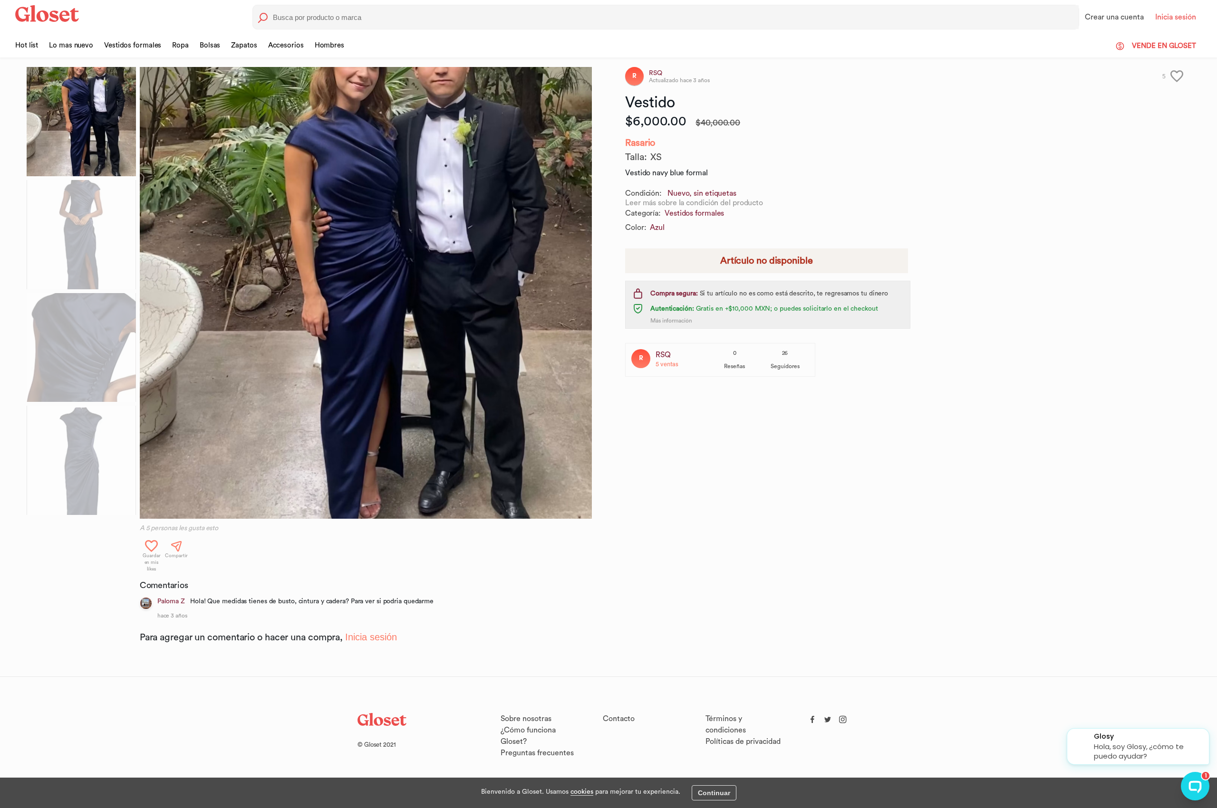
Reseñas (734, 366)
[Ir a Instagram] (843, 717)
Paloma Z (171, 601)
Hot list (26, 45)
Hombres (329, 45)
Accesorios (286, 45)
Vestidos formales (132, 45)
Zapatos (244, 45)
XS (656, 157)
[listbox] (366, 293)
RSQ (663, 355)
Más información (671, 320)
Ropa (180, 45)
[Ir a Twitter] (827, 717)
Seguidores (785, 366)
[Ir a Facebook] (812, 717)
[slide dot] (81, 121)
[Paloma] (146, 603)
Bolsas (210, 45)
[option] (366, 293)
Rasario (640, 143)
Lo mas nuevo (71, 45)
